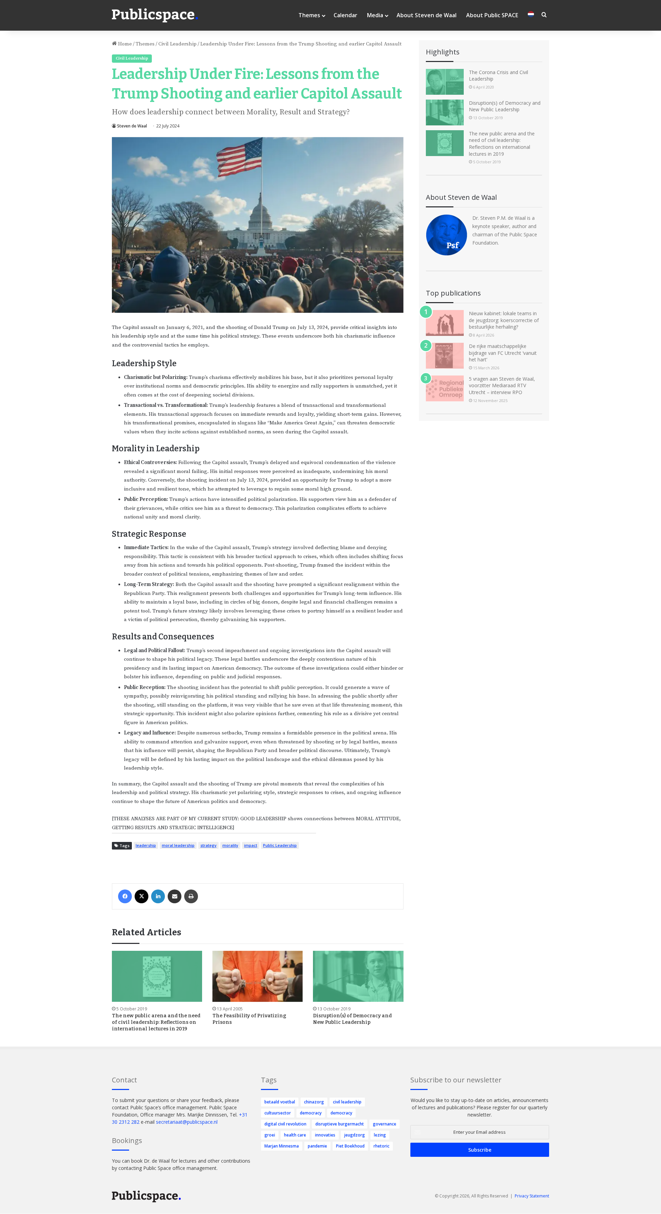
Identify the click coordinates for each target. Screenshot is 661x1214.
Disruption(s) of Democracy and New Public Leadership (505, 106)
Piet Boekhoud (350, 1146)
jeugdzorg (354, 1135)
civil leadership (347, 1102)
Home (124, 44)
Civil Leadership (177, 44)
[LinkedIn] (158, 896)
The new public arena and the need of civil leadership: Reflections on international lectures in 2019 (156, 1022)
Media (375, 15)
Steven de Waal (132, 126)
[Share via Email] (174, 896)
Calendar (345, 15)
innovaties (325, 1135)
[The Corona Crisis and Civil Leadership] (445, 82)
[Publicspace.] (155, 15)
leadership (146, 845)
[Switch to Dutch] (531, 15)
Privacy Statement (532, 1196)
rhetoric (381, 1146)
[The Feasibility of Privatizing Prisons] (257, 976)
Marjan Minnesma (281, 1146)
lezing (380, 1135)
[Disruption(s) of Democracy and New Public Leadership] (358, 976)
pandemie (317, 1146)
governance (384, 1124)
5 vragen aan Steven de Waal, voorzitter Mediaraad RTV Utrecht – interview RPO (502, 385)
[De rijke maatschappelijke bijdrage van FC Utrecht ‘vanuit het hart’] (445, 356)
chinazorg (314, 1102)
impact (250, 845)
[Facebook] (125, 896)
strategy (208, 845)
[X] (141, 896)
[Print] (191, 896)
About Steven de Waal (427, 15)
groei (269, 1135)
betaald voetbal (279, 1102)
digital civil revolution (285, 1124)
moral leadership (178, 845)
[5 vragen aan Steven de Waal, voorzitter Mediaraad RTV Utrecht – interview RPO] (445, 388)
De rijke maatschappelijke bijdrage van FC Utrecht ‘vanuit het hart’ (503, 353)
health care (295, 1135)
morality (230, 845)
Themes (309, 15)
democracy (311, 1113)
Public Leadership (280, 845)
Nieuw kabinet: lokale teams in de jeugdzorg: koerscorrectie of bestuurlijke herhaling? (504, 320)
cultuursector (277, 1113)
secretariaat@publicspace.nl (187, 1122)
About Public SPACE (492, 15)
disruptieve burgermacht (339, 1124)
